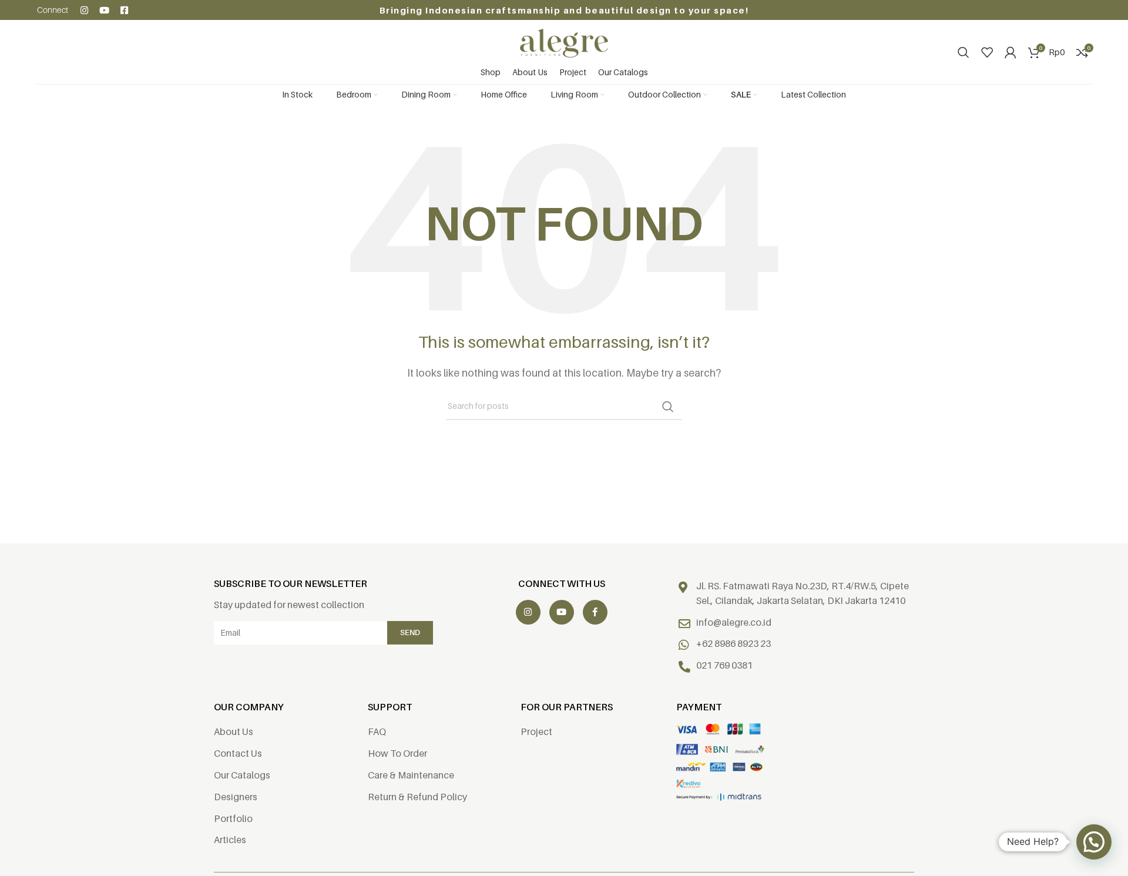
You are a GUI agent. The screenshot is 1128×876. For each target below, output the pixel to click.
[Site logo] (564, 42)
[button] (1094, 842)
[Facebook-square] (124, 10)
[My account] (1010, 52)
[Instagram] (84, 10)
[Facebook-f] (595, 612)
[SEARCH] (668, 406)
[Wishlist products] (987, 52)
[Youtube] (104, 10)
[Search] (963, 52)
